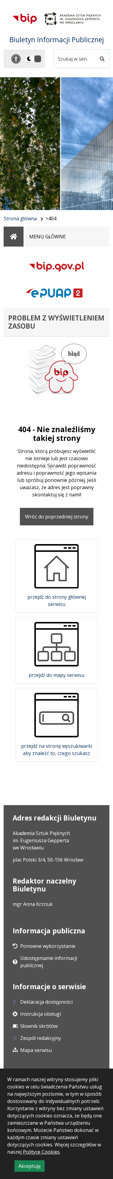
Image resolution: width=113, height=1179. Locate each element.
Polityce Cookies (41, 1152)
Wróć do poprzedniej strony (56, 516)
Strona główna (20, 218)
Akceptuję (31, 1167)
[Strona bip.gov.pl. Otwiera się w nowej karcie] (56, 266)
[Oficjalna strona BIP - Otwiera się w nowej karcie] (25, 19)
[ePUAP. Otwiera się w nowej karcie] (56, 293)
